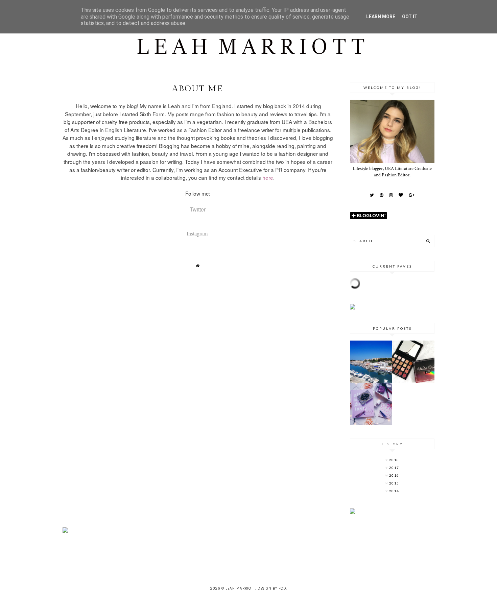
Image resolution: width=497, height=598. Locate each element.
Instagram (197, 233)
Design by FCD (272, 588)
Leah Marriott (240, 588)
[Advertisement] (123, 555)
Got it (410, 16)
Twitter (198, 209)
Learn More (380, 16)
